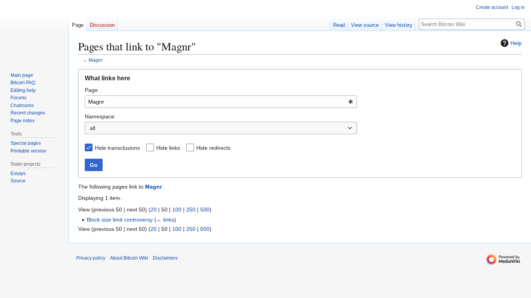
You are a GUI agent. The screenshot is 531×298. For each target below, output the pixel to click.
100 (177, 209)
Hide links (168, 148)
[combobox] (221, 101)
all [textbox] (92, 128)
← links (165, 220)
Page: (92, 90)
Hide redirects (213, 148)
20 (153, 209)
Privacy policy (90, 258)
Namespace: (100, 116)
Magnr (95, 59)
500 (205, 209)
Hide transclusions (117, 148)
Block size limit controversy (120, 220)
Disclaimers (165, 258)
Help (516, 43)
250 (191, 209)
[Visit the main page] (34, 31)
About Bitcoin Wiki (129, 258)
